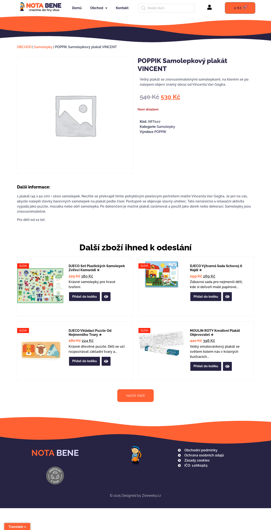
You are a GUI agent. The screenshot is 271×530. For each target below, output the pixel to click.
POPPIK (160, 132)
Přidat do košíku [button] (84, 296)
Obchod (96, 8)
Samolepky (43, 47)
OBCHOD (24, 47)
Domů (77, 8)
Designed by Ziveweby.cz (135, 496)
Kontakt (122, 8)
